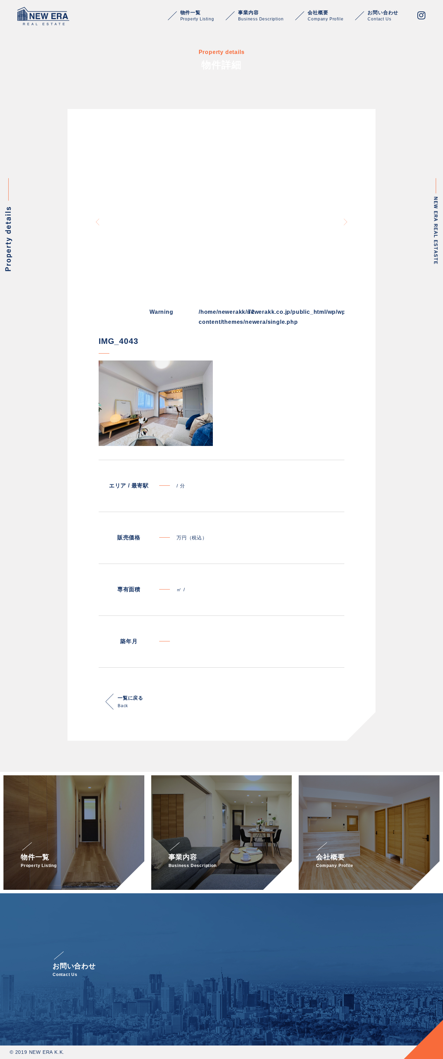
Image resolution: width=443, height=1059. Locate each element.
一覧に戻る (130, 701)
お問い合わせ (383, 15)
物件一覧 (197, 15)
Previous (97, 222)
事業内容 (260, 15)
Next (345, 222)
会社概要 (325, 15)
